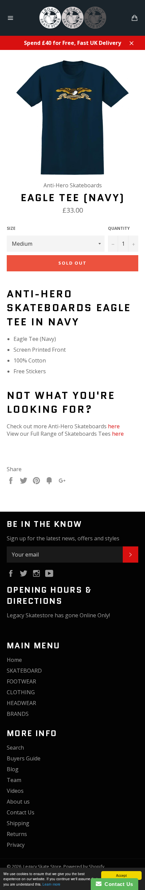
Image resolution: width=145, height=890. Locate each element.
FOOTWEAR (21, 681)
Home (14, 660)
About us (18, 801)
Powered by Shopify (83, 866)
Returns (17, 834)
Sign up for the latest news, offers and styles (63, 538)
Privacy (16, 844)
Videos (15, 790)
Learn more (51, 884)
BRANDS (18, 714)
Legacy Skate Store (42, 866)
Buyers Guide (23, 758)
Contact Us (20, 812)
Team (14, 780)
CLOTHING (21, 692)
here (114, 426)
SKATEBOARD (24, 670)
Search (15, 747)
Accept (121, 875)
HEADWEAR (21, 703)
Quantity (119, 228)
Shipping (18, 823)
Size (11, 228)
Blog (13, 769)
